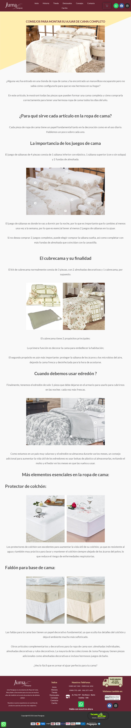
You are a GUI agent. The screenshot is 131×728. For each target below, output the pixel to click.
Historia (46, 3)
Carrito (64, 8)
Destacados (67, 3)
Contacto (91, 3)
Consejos (79, 3)
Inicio (37, 3)
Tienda (56, 3)
